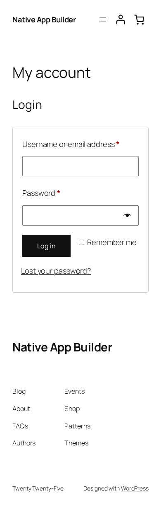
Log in (46, 245)
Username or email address (80, 144)
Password (56, 193)
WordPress (135, 488)
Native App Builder (44, 19)
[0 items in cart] (139, 19)
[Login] (120, 19)
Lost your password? (56, 271)
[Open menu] (103, 19)
